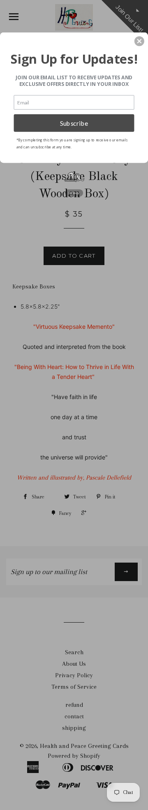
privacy (74, 193)
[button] (139, 41)
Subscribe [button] (74, 123)
